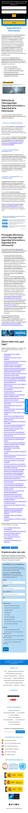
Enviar (14, 22)
